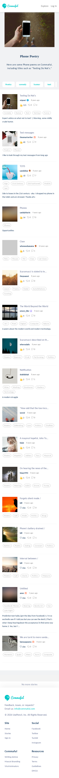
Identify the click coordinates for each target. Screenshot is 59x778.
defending (18, 425)
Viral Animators (12, 766)
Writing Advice (11, 757)
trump (46, 486)
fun (49, 606)
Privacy (35, 757)
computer (34, 324)
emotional (28, 387)
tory (38, 456)
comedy (22, 84)
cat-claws (43, 259)
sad (5, 188)
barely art (38, 606)
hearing (17, 486)
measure (46, 576)
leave (6, 289)
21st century (17, 183)
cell (16, 516)
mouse (15, 259)
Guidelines (36, 766)
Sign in (8, 738)
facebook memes (11, 606)
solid (27, 486)
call (16, 576)
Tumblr (35, 738)
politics (51, 357)
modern (40, 387)
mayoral (47, 456)
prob (27, 357)
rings (44, 516)
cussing (7, 294)
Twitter (35, 733)
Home (7, 728)
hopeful (17, 456)
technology (9, 392)
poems (16, 289)
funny (46, 113)
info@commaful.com (24, 708)
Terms (34, 761)
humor (37, 84)
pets (6, 259)
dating (27, 546)
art (6, 324)
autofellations (39, 289)
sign (6, 183)
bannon (17, 357)
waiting (16, 387)
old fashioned (34, 183)
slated (26, 289)
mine (6, 387)
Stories (8, 733)
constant (38, 546)
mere (28, 655)
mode (24, 516)
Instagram (36, 742)
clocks (25, 576)
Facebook (36, 728)
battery (7, 546)
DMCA (35, 770)
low (29, 425)
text (49, 84)
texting (37, 113)
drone (36, 486)
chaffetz (49, 425)
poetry (7, 150)
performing (38, 357)
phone (17, 150)
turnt (37, 655)
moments (8, 655)
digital (23, 324)
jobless (28, 456)
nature (46, 324)
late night (8, 610)
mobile (47, 183)
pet (24, 259)
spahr (19, 655)
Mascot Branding (12, 761)
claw (32, 259)
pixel (14, 324)
